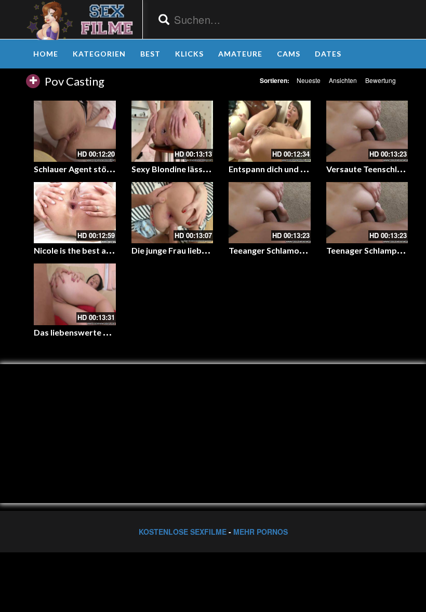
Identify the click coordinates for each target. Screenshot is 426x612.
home (45, 53)
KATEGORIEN (99, 53)
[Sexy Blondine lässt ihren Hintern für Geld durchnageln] (172, 131)
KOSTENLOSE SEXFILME (183, 531)
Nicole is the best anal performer (97, 250)
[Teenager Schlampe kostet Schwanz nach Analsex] (367, 212)
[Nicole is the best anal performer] (75, 212)
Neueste (309, 80)
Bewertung (380, 80)
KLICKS (189, 53)
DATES (328, 53)
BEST (150, 53)
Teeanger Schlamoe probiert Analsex (300, 250)
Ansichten (343, 80)
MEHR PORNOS (260, 531)
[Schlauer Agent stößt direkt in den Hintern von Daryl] (75, 131)
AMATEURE (240, 53)
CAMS (288, 53)
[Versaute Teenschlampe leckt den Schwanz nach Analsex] (367, 131)
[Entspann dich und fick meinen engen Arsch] (270, 131)
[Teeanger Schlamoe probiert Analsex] (270, 212)
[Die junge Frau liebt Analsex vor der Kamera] (172, 212)
